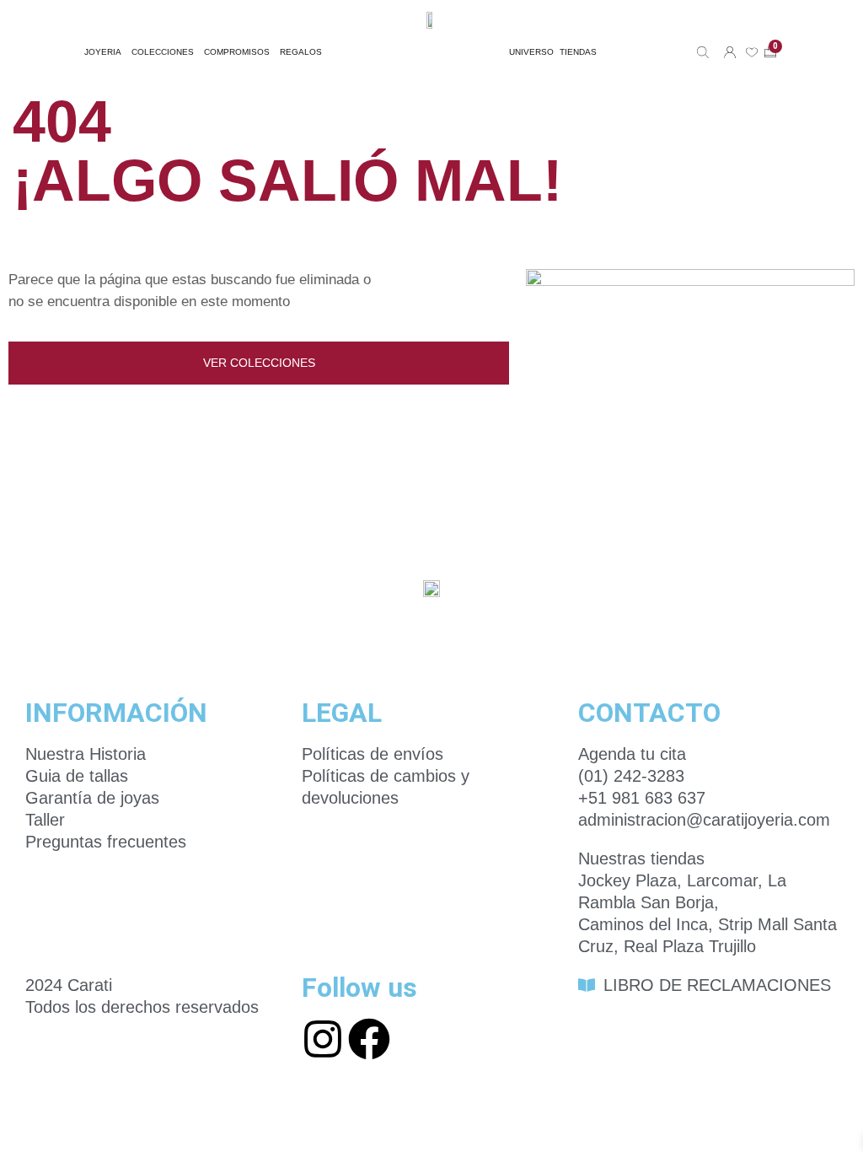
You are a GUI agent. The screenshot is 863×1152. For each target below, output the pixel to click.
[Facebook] (369, 1039)
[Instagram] (323, 1039)
